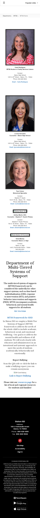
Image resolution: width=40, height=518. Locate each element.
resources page (24, 382)
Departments (7, 16)
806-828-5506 (22, 434)
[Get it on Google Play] (20, 503)
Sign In (20, 452)
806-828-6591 (23, 431)
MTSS (15, 16)
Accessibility (20, 449)
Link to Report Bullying (20, 376)
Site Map (20, 445)
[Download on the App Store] (20, 509)
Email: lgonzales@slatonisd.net (20, 147)
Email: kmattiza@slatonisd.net (20, 251)
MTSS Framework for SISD (20, 318)
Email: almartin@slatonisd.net (20, 227)
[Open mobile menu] (4, 3)
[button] (31, 3)
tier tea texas (20, 311)
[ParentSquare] (20, 498)
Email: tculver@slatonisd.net (20, 204)
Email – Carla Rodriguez (20, 82)
